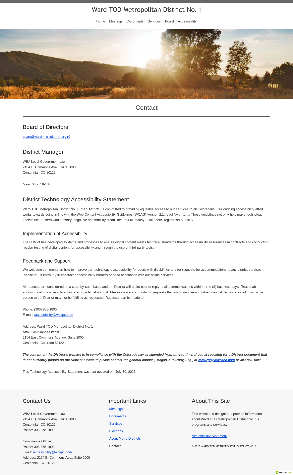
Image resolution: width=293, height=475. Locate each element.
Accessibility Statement (209, 436)
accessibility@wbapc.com (53, 315)
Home (100, 21)
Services (154, 21)
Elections (116, 431)
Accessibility (187, 21)
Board (169, 21)
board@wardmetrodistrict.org (44, 137)
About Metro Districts (125, 438)
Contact (115, 446)
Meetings (116, 21)
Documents (135, 21)
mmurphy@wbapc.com (216, 360)
